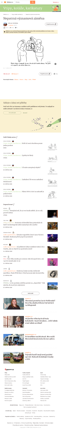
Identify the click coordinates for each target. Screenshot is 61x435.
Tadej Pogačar (25, 381)
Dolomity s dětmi (26, 400)
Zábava (16, 79)
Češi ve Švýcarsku (26, 396)
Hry (4, 259)
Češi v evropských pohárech (30, 407)
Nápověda (35, 423)
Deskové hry (52, 416)
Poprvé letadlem (26, 392)
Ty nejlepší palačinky (9, 390)
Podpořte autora (50, 24)
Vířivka (33, 412)
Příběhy (6, 211)
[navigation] (2, 2)
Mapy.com (21, 405)
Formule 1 (42, 383)
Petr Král (5, 244)
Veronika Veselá (7, 232)
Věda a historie (8, 223)
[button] (30, 51)
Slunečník (34, 410)
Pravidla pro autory (18, 425)
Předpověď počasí (29, 405)
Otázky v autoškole (44, 398)
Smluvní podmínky (26, 423)
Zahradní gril (28, 412)
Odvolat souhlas (28, 425)
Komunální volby (8, 385)
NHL (41, 385)
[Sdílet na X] (57, 74)
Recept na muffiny (9, 392)
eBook (6, 27)
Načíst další (30, 293)
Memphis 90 (6, 280)
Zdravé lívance (8, 394)
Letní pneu (45, 416)
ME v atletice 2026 (44, 381)
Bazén (14, 410)
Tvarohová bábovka (9, 396)
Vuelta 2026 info (26, 374)
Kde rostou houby (38, 405)
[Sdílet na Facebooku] (54, 74)
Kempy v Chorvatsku (27, 390)
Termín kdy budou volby (10, 381)
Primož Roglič (25, 383)
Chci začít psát (12, 112)
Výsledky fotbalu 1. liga (45, 376)
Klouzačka (40, 410)
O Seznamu (17, 423)
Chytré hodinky (28, 418)
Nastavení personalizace (41, 425)
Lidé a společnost (9, 235)
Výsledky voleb (8, 378)
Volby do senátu (8, 383)
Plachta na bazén (21, 410)
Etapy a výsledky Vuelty (27, 376)
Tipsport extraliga (44, 378)
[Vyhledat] (32, 2)
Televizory (21, 418)
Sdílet (12, 27)
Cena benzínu (47, 405)
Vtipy (26, 79)
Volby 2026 (7, 374)
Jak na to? (25, 112)
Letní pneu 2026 (44, 390)
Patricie (5, 208)
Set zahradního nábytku (49, 410)
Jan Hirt (24, 378)
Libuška (5, 268)
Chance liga (43, 374)
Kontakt (41, 423)
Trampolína (28, 410)
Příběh (34, 79)
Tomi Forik (5, 220)
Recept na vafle (8, 398)
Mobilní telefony (20, 416)
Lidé (30, 79)
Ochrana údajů (49, 423)
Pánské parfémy (37, 418)
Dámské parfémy (38, 416)
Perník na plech (8, 400)
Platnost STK (43, 400)
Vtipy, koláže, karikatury (12, 143)
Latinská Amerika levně (27, 398)
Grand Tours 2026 (26, 385)
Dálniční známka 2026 (45, 392)
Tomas (4, 256)
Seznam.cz (56, 2)
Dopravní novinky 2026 (45, 394)
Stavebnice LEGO (29, 416)
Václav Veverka (13, 23)
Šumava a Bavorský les (27, 394)
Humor (21, 79)
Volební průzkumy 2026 (10, 376)
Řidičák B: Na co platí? (45, 396)
